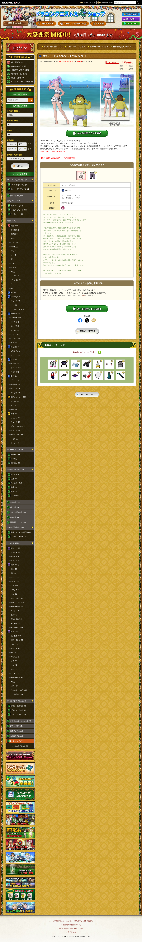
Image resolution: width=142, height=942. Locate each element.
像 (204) (14, 615)
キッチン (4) (15, 611)
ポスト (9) (14, 686)
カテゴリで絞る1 (13, 111)
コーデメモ (131, 19)
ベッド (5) (14, 644)
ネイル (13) (15, 372)
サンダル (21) (15, 393)
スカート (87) (15, 355)
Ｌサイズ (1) (15, 560)
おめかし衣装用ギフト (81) (16, 527)
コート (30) (15, 334)
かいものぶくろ (131, 14)
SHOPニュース (131, 23)
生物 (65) (14, 491)
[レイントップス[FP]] (75, 364)
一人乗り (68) (15, 454)
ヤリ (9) (14, 251)
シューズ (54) (15, 384)
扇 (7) (13, 272)
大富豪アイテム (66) (17, 736)
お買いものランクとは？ (99, 47)
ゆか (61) (14, 594)
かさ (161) (14, 413)
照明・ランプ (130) (17, 602)
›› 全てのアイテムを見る (20, 746)
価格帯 (9, 130)
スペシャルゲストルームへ (20, 756)
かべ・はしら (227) (17, 598)
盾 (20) (13, 292)
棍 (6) (13, 259)
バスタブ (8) (15, 590)
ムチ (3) (14, 267)
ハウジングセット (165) (19, 210)
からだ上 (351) (16, 313)
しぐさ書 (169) (15, 502)
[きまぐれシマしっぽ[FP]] (120, 375)
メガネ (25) (15, 401)
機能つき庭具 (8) (17, 677)
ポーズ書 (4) (14, 507)
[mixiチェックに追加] (93, 320)
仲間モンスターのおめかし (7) (20, 721)
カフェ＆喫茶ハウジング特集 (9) (22, 82)
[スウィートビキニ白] (81, 175)
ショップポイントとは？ (76, 47)
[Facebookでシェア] (80, 320)
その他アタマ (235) (17, 309)
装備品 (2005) (11, 221)
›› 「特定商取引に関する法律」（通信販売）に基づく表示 (71, 921)
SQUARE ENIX (11, 3)
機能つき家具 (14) (17, 606)
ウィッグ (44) (15, 301)
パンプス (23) (15, 388)
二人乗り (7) (15, 459)
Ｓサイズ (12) (15, 552)
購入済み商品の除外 (14, 155)
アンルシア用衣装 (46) (19, 536)
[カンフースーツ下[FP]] (53, 375)
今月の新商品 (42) (17, 62)
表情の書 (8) (14, 517)
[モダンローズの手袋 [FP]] (86, 364)
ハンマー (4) (15, 276)
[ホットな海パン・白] (92, 175)
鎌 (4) (13, 288)
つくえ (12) (15, 657)
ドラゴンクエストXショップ (71, 14)
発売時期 (10, 140)
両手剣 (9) (14, 234)
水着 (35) (14, 343)
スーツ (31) (15, 326)
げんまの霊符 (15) (16, 726)
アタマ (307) (15, 297)
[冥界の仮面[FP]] (75, 375)
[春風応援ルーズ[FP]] (53, 364)
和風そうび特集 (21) (17, 78)
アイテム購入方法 (50, 47)
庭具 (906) (14, 631)
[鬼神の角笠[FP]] (64, 375)
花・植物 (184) (16, 636)
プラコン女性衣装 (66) (18, 710)
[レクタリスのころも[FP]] (98, 364)
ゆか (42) (14, 665)
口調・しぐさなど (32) (18, 714)
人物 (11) (14, 479)
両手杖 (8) (14, 246)
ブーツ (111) (15, 380)
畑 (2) (13, 682)
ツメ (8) (14, 263)
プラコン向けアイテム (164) (16, 701)
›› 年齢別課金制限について (71, 925)
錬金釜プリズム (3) (16, 731)
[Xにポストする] (87, 320)
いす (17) (14, 661)
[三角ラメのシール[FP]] (98, 375)
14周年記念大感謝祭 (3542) (20, 70)
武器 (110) (14, 226)
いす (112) (14, 586)
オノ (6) (14, 255)
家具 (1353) (15, 565)
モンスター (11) (16, 483)
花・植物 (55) (15, 623)
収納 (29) (14, 569)
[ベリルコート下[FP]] (109, 375)
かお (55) (14, 409)
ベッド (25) (15, 577)
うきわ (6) (14, 439)
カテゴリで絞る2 (13, 121)
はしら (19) (15, 673)
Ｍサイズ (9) (15, 556)
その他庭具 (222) (17, 694)
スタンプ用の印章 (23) (18, 512)
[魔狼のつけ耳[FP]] (109, 364)
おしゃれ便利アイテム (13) (20, 189)
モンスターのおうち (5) (19, 690)
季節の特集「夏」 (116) (19, 74)
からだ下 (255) (16, 347)
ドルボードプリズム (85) (15, 449)
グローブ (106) (16, 368)
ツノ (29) (14, 305)
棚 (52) (13, 573)
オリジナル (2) (16, 495)
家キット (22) (15, 548)
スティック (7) (16, 242)
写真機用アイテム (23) (18, 522)
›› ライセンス (71, 932)
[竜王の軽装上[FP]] (64, 364)
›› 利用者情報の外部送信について (71, 928)
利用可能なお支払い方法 (122, 47)
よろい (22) (15, 330)
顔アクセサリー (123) (18, 397)
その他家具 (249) (17, 627)
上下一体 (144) (16, 317)
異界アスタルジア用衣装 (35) (21, 532)
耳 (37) (13, 405)
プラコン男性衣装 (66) (18, 706)
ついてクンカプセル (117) (15, 469)
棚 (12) (13, 652)
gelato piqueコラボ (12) (18, 66)
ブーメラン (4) (16, 280)
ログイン (20, 48)
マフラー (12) (15, 430)
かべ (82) (14, 669)
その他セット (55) (17, 214)
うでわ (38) (15, 363)
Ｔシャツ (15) (15, 338)
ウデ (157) (14, 359)
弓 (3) (13, 284)
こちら (82, 295)
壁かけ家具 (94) (16, 619)
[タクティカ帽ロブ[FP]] (120, 364)
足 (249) (14, 376)
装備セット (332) (17, 206)
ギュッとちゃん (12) (18, 426)
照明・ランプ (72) (17, 640)
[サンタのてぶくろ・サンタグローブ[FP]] (86, 375)
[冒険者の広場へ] (15, 23)
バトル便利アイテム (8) (19, 185)
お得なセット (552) (13, 201)
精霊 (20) (14, 487)
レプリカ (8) (15, 474)
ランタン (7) (15, 443)
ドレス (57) (15, 322)
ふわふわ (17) (15, 418)
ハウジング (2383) (13, 543)
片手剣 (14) (15, 230)
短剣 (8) (14, 238)
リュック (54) (15, 422)
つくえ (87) (15, 581)
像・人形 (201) (16, 648)
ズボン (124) (15, 351)
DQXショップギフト (17, 741)
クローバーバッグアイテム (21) (17, 180)
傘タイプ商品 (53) (17, 434)
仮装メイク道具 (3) (16, 196)
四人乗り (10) (15, 463)
